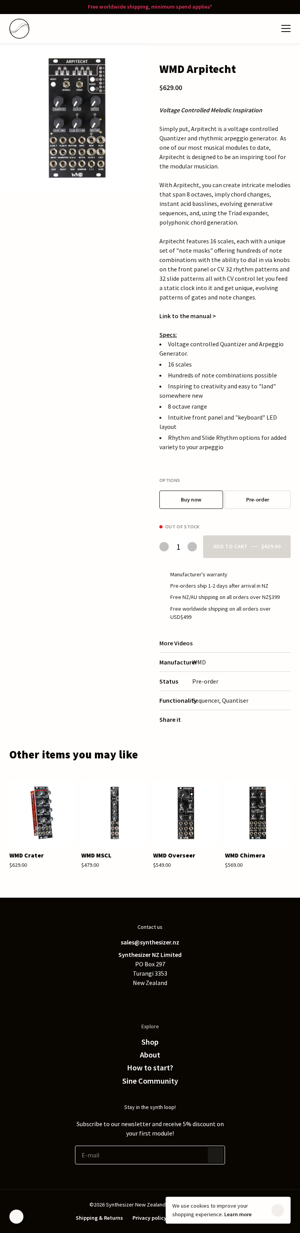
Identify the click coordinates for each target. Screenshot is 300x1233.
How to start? (150, 1068)
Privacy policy (149, 1217)
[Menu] (286, 28)
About (150, 1055)
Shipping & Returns (99, 1217)
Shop (150, 1042)
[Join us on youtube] (181, 999)
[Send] (215, 1155)
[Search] (251, 28)
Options (169, 480)
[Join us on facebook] (134, 999)
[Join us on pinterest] (150, 999)
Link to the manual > (187, 316)
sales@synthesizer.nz (150, 942)
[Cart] (267, 28)
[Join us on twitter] (118, 999)
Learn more (238, 1214)
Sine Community (150, 1081)
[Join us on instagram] (165, 999)
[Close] (277, 1210)
